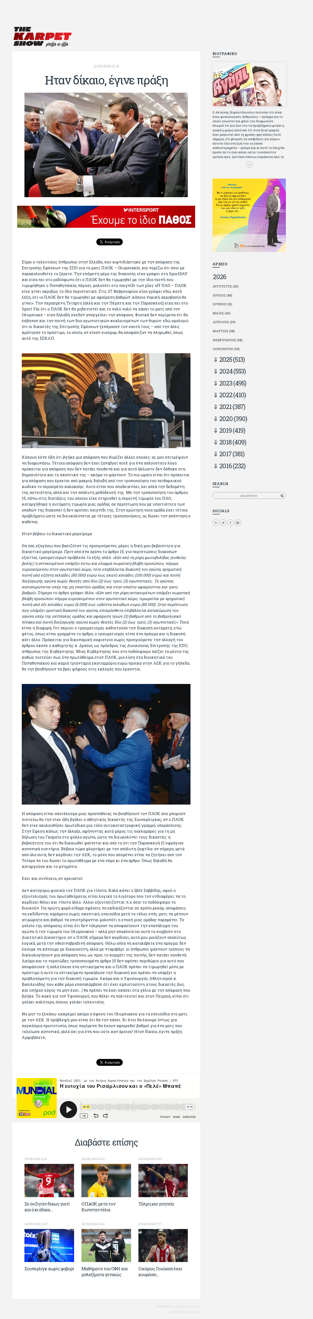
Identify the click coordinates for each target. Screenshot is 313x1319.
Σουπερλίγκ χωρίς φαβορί (49, 1269)
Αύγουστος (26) (225, 286)
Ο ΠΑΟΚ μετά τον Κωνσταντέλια (98, 1207)
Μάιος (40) (222, 313)
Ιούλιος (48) (222, 295)
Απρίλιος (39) (224, 322)
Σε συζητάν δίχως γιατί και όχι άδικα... (46, 1207)
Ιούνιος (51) (222, 304)
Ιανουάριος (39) (226, 349)
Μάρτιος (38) (224, 331)
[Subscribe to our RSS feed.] (215, 522)
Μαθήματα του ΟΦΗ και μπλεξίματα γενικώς (104, 1271)
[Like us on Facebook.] (230, 522)
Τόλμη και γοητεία (156, 1204)
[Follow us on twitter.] (223, 522)
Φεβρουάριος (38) (228, 340)
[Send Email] (238, 522)
